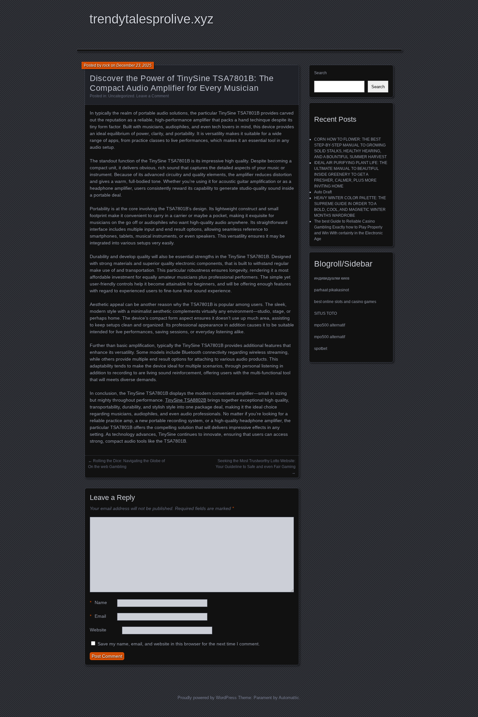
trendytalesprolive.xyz (151, 19)
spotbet (320, 348)
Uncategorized (121, 96)
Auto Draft (323, 192)
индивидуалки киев (331, 278)
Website (98, 629)
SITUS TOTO (325, 313)
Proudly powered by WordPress (207, 697)
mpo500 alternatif (329, 325)
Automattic (289, 697)
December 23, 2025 (134, 65)
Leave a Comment (152, 96)
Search (320, 73)
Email (98, 616)
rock (106, 65)
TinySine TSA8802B (185, 400)
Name (98, 602)
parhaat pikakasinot (331, 290)
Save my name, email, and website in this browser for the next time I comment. (179, 643)
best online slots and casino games (345, 301)
